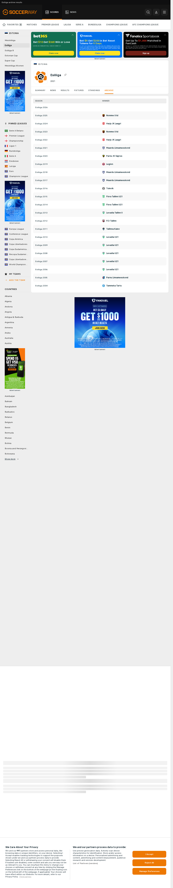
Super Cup (10, 60)
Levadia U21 (112, 237)
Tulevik (110, 188)
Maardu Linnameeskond (118, 148)
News (53, 90)
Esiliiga (8, 45)
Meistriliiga (10, 40)
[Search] (148, 12)
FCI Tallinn (111, 221)
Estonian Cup (11, 55)
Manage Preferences (149, 871)
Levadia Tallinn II (114, 212)
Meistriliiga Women (14, 65)
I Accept (149, 854)
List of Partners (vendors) (85, 863)
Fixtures (79, 90)
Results (65, 90)
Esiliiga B (9, 50)
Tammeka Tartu (114, 285)
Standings (94, 90)
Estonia (42, 64)
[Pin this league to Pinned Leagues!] (65, 75)
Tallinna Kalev (113, 229)
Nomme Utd (112, 115)
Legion (109, 164)
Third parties (25, 877)
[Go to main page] (22, 12)
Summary (40, 90)
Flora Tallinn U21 (114, 196)
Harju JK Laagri (113, 123)
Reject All (149, 862)
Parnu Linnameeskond (117, 277)
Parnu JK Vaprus (114, 156)
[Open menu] (164, 12)
